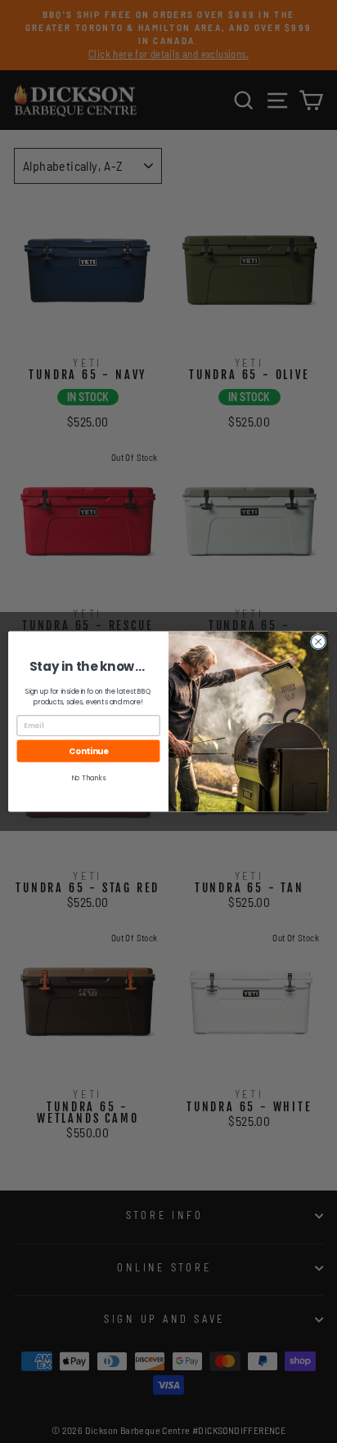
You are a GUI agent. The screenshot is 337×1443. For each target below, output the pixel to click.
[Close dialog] (318, 641)
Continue (88, 751)
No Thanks (88, 778)
